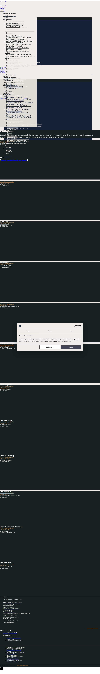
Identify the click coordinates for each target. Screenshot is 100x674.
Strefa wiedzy (8, 145)
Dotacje (9, 73)
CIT (8, 71)
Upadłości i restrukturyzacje (15, 18)
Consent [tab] (28, 331)
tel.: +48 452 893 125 (13, 27)
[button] (1, 668)
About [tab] (72, 331)
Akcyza (9, 71)
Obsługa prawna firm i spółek (16, 34)
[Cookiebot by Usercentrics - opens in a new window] (75, 326)
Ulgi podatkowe (12, 74)
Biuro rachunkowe (10, 144)
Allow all (71, 347)
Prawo (8, 31)
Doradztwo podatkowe (13, 58)
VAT (8, 72)
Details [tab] (50, 331)
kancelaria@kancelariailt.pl (7, 141)
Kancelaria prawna (10, 13)
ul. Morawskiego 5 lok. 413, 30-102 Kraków (17, 52)
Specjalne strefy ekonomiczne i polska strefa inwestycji (24, 62)
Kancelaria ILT (3, 1)
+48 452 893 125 (4, 142)
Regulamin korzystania (25, 665)
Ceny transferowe (12, 60)
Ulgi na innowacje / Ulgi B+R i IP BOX (17, 66)
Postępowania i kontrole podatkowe (18, 77)
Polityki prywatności (19, 665)
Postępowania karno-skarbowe (16, 143)
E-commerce (10, 32)
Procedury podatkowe (14, 140)
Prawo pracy (11, 31)
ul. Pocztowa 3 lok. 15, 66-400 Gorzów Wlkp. (18, 57)
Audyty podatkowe (12, 68)
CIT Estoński (10, 69)
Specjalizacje (8, 19)
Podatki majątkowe (13, 63)
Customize (49, 347)
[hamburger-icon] (92, 74)
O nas (6, 15)
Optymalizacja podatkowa (15, 62)
